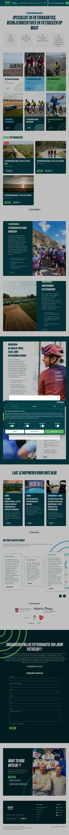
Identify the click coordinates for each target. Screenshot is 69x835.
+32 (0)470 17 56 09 (48, 3)
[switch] (27, 426)
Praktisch (40, 3)
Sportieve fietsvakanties (15, 3)
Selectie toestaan (35, 431)
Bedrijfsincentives (24, 3)
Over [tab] (55, 406)
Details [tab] (34, 406)
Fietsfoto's (31, 3)
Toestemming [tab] (14, 406)
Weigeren (15, 431)
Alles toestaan (54, 431)
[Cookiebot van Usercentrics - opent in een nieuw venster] (58, 402)
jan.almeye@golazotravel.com (58, 3)
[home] (7, 3)
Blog (36, 3)
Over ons (45, 3)
